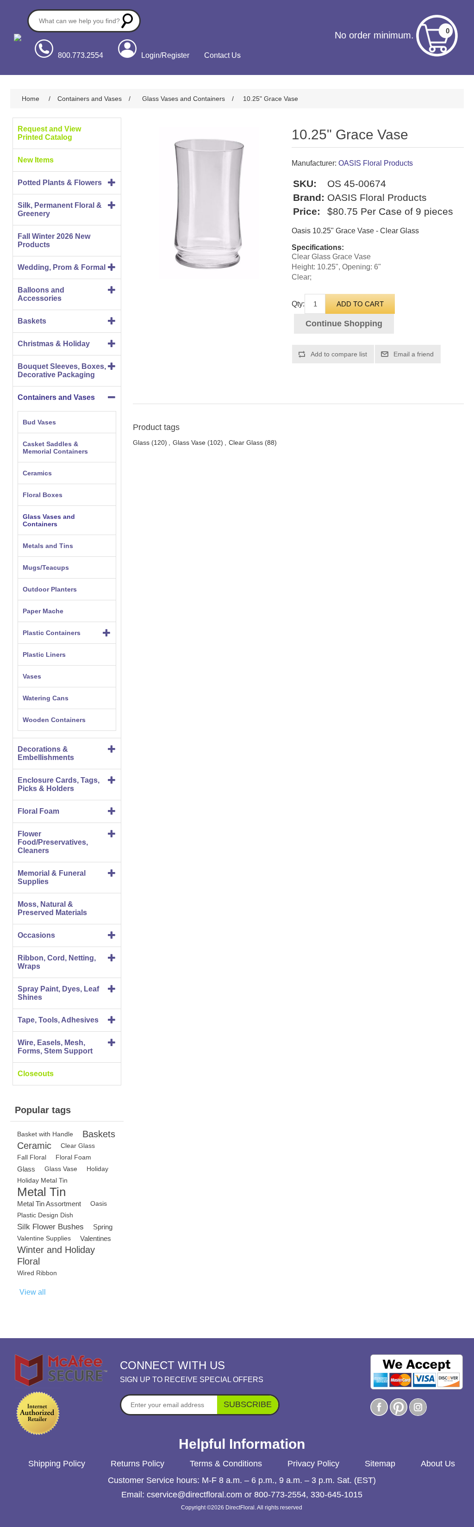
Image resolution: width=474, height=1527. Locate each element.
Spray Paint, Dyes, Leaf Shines (58, 993)
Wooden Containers (54, 719)
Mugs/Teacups (46, 567)
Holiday (97, 1168)
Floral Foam (38, 811)
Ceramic (34, 1146)
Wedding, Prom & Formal (62, 267)
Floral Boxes (42, 495)
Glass (26, 1169)
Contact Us (222, 55)
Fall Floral (31, 1157)
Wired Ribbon (37, 1273)
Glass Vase (60, 1168)
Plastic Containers (52, 632)
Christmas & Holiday (54, 344)
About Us (438, 1463)
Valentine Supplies (44, 1238)
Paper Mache (43, 611)
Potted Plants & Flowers (60, 183)
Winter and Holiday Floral (56, 1255)
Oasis (98, 1203)
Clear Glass (78, 1145)
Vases (32, 676)
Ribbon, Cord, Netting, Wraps (57, 962)
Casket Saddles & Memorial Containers (55, 447)
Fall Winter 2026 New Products (54, 240)
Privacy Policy (313, 1463)
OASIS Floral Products (375, 163)
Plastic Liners (44, 654)
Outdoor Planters (50, 589)
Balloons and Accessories (41, 294)
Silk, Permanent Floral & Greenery (60, 209)
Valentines (95, 1238)
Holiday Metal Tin (42, 1180)
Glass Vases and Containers (49, 520)
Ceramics (37, 473)
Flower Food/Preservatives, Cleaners (53, 842)
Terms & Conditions (226, 1463)
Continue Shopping (344, 323)
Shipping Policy (56, 1463)
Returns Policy (137, 1463)
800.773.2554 (80, 55)
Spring (102, 1227)
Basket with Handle (45, 1134)
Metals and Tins (48, 545)
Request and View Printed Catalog (49, 133)
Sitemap (380, 1463)
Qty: (298, 304)
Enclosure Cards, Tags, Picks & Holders (59, 784)
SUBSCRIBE (248, 1404)
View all (32, 1292)
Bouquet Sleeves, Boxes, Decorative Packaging (62, 370)
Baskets (32, 321)
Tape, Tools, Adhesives (58, 1020)
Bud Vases (39, 422)
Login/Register (165, 55)
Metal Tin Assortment (49, 1204)
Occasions (36, 935)
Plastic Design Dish (45, 1215)
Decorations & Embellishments (46, 753)
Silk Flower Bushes (50, 1226)
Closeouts (36, 1074)
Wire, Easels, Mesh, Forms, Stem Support (55, 1047)
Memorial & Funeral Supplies (52, 877)
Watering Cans (46, 698)
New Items (36, 160)
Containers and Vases (56, 397)
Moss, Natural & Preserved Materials (52, 908)
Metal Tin (41, 1192)
